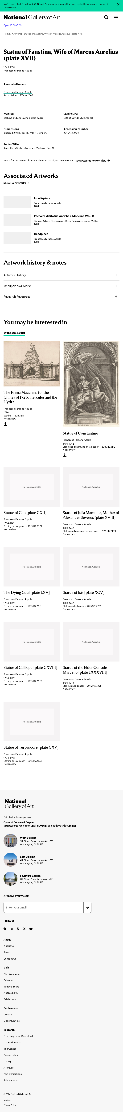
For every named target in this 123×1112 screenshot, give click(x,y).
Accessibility (11, 992)
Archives (8, 1067)
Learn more (10, 7)
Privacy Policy (10, 1105)
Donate (8, 1014)
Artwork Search (12, 1042)
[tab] (14, 333)
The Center (10, 1048)
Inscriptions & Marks (18, 286)
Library (7, 1061)
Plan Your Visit (12, 974)
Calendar (8, 980)
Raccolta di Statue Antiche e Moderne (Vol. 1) (64, 216)
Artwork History (15, 275)
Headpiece (41, 234)
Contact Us (10, 958)
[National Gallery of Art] (61, 803)
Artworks (17, 33)
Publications (10, 1080)
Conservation (11, 1055)
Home (7, 33)
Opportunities (12, 1020)
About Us (9, 945)
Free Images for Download (18, 1036)
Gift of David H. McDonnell (78, 117)
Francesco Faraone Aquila (18, 92)
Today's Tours (11, 986)
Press (6, 952)
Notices (7, 1100)
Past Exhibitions (13, 1073)
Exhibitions (10, 999)
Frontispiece (42, 198)
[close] (118, 4)
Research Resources (17, 297)
